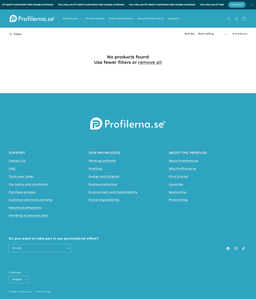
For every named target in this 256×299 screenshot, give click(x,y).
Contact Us (17, 160)
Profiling (95, 168)
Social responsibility (104, 199)
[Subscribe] (67, 248)
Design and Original (104, 176)
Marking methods (102, 160)
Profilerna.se (24, 291)
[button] (72, 18)
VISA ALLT (237, 4)
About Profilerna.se (184, 160)
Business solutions (103, 184)
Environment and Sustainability (113, 192)
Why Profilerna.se (182, 168)
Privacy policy (43, 291)
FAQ (12, 168)
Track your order (21, 176)
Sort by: (190, 33)
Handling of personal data (29, 215)
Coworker (176, 184)
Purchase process (22, 192)
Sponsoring (177, 192)
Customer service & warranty (31, 199)
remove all (150, 62)
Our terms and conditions (28, 184)
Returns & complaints (25, 207)
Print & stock (178, 176)
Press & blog (178, 199)
